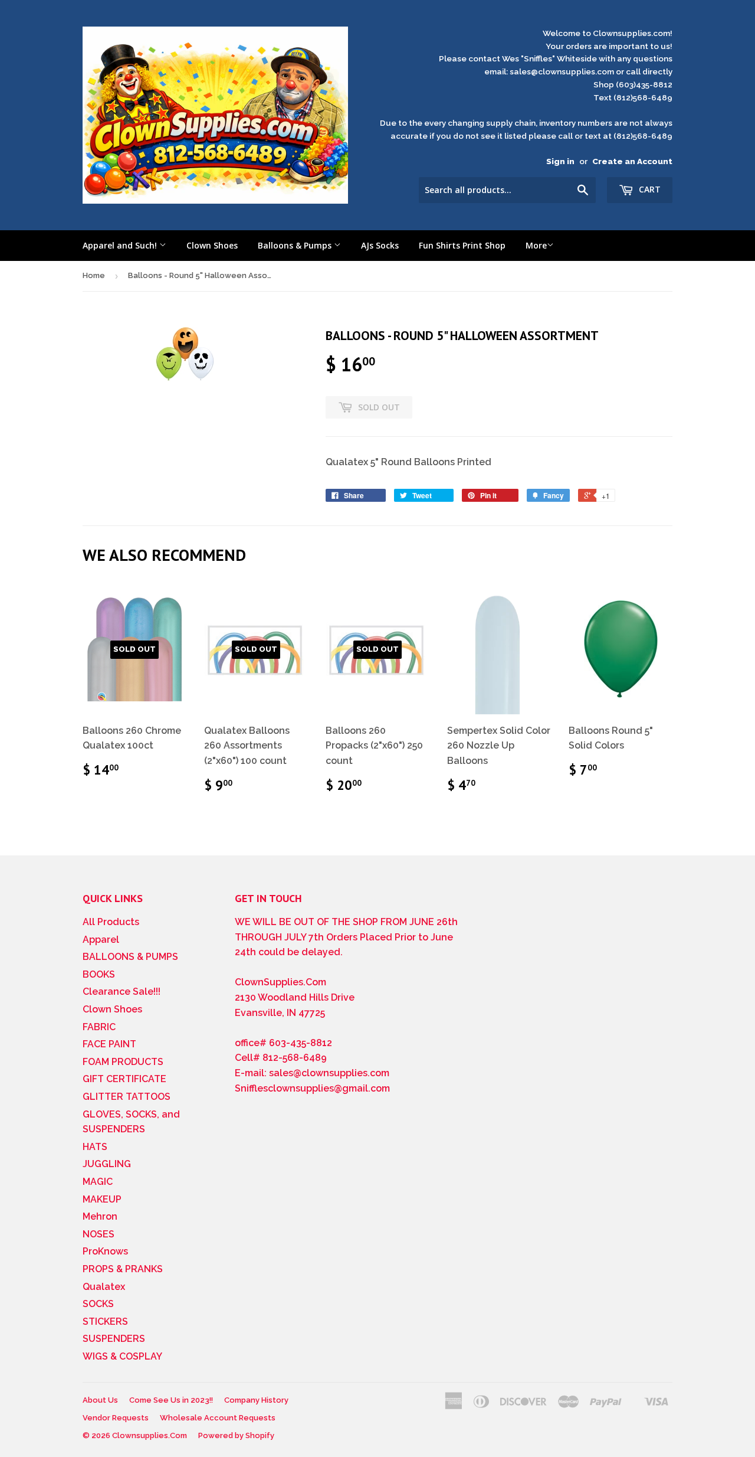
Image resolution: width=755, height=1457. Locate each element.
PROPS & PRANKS (123, 1269)
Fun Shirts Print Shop (462, 245)
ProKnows (105, 1251)
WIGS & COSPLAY (122, 1356)
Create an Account (632, 161)
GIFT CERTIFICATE (124, 1078)
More (536, 245)
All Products (111, 921)
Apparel (101, 939)
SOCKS (98, 1303)
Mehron (100, 1216)
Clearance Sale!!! (121, 991)
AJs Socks (380, 245)
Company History (256, 1400)
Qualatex (104, 1286)
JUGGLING (107, 1163)
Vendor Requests (116, 1417)
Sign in (560, 161)
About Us (100, 1400)
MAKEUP (102, 1199)
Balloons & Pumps (296, 245)
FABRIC (99, 1027)
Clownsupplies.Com (149, 1435)
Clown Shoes (212, 245)
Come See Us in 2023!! (171, 1400)
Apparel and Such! (121, 245)
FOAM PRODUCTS (123, 1061)
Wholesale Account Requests (217, 1417)
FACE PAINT (109, 1044)
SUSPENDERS (114, 1338)
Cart (648, 189)
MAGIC (98, 1181)
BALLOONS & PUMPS (130, 956)
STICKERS (105, 1321)
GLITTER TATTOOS (126, 1096)
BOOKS (99, 974)
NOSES (98, 1234)
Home (94, 275)
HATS (95, 1146)
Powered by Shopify (236, 1435)
